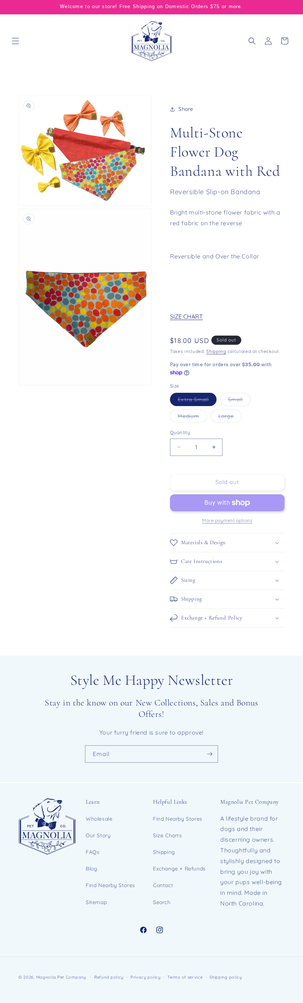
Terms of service (184, 977)
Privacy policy (145, 977)
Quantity (180, 432)
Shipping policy (226, 977)
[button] (15, 41)
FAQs (92, 852)
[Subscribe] (209, 754)
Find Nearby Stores (110, 885)
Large (230, 417)
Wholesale (99, 818)
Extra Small (197, 401)
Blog (91, 868)
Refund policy (108, 977)
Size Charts (167, 835)
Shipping (216, 351)
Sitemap (96, 902)
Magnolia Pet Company (61, 977)
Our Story (98, 835)
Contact (163, 885)
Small (239, 401)
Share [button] (185, 109)
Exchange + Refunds (179, 868)
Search (162, 902)
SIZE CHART (186, 316)
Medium (192, 417)
